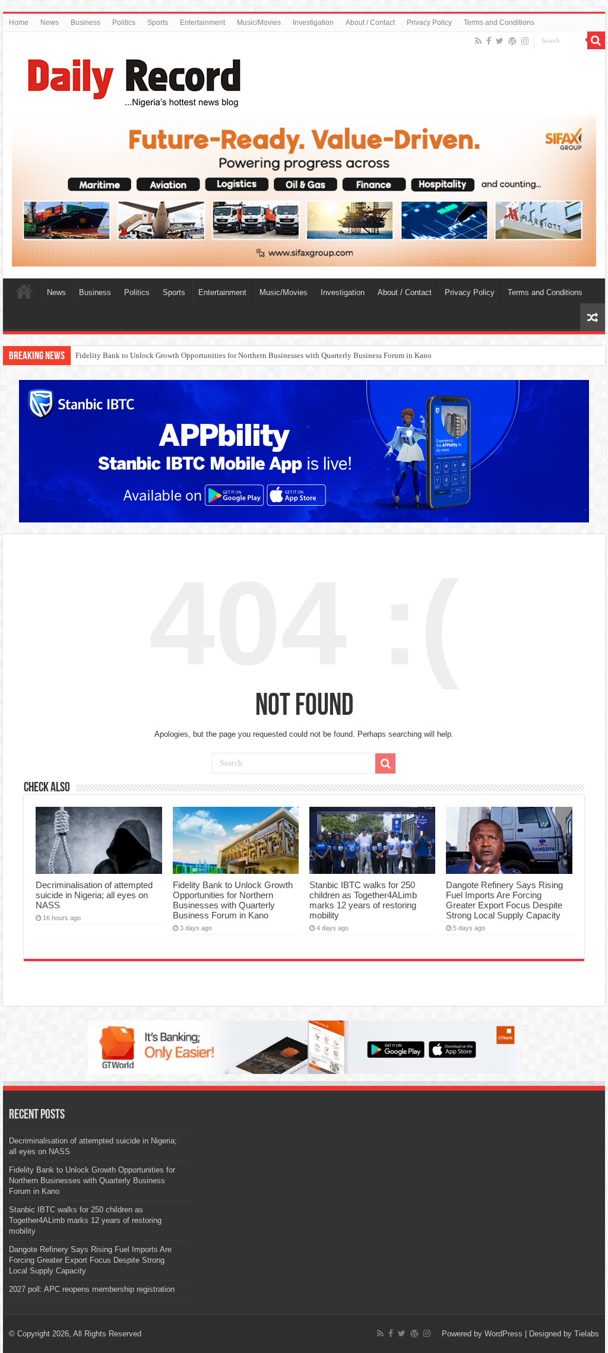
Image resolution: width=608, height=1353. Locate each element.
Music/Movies (259, 22)
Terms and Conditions (499, 22)
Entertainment (202, 22)
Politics (123, 22)
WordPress (503, 1333)
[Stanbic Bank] (304, 450)
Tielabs (586, 1333)
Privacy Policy (429, 22)
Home (18, 22)
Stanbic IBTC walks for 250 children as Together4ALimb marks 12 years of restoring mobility (363, 900)
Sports (157, 22)
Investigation (313, 22)
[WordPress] (512, 41)
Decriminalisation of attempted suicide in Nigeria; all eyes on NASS (94, 895)
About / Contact (370, 22)
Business (85, 22)
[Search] (596, 40)
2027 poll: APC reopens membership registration (92, 1289)
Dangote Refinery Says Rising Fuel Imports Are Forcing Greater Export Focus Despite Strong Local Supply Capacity (504, 900)
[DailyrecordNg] (130, 78)
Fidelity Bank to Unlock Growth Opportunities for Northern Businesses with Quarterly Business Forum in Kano (253, 355)
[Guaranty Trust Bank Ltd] (304, 1047)
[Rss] (478, 41)
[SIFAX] (304, 190)
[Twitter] (500, 41)
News (49, 22)
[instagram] (525, 41)
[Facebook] (488, 41)
